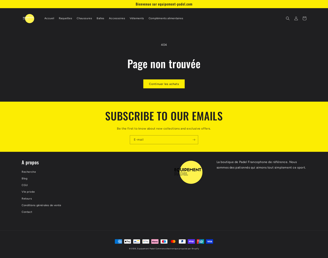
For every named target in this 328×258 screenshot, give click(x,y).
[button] (288, 18)
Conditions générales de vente (41, 205)
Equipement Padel (146, 248)
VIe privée (28, 191)
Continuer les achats (164, 84)
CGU (25, 185)
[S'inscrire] (194, 139)
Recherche (29, 171)
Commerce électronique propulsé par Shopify (177, 248)
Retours (27, 198)
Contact (27, 212)
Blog (24, 178)
